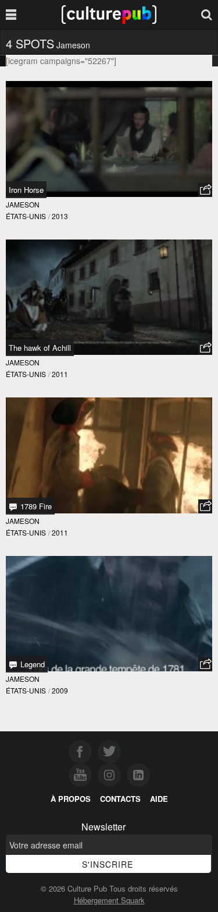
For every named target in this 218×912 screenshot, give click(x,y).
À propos (71, 798)
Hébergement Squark (109, 900)
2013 (60, 216)
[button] (205, 190)
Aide (159, 798)
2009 (60, 690)
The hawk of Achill (40, 347)
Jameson (23, 204)
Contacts (120, 798)
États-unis (26, 216)
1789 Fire (35, 506)
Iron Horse (26, 189)
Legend (31, 664)
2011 (60, 374)
